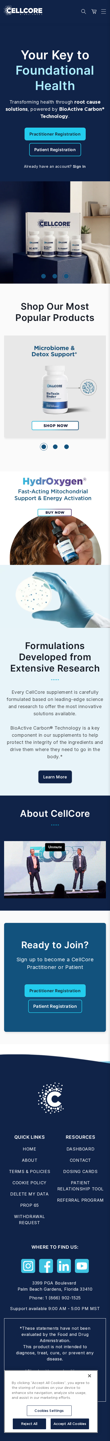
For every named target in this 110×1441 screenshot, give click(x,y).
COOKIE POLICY (30, 1182)
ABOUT (30, 1160)
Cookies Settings (49, 1411)
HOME (29, 1149)
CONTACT (80, 1160)
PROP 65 (29, 1205)
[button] (102, 11)
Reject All (29, 1424)
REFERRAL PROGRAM (80, 1200)
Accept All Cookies (69, 1424)
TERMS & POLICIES (29, 1171)
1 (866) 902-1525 (63, 1297)
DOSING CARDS (80, 1171)
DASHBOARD (80, 1149)
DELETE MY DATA (29, 1194)
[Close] (89, 1375)
